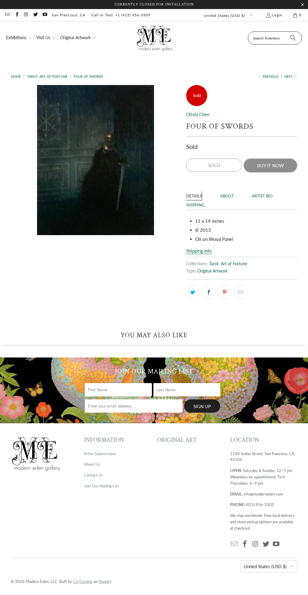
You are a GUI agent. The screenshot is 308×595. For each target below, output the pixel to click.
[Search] (293, 38)
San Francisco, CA (68, 15)
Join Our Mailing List (101, 485)
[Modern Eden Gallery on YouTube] (44, 15)
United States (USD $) (225, 15)
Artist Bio (262, 196)
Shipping (195, 205)
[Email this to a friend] (240, 292)
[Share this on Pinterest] (224, 292)
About (227, 196)
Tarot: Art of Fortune (228, 263)
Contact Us (93, 475)
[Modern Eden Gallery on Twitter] (35, 15)
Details (194, 196)
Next (289, 76)
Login (277, 15)
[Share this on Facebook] (208, 292)
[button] (19, 38)
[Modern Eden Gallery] (155, 38)
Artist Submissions (100, 453)
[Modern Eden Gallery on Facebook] (16, 15)
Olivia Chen (197, 114)
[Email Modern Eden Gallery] (7, 15)
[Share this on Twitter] (192, 292)
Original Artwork (212, 271)
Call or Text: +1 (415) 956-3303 (120, 15)
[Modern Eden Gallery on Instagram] (26, 15)
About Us (92, 464)
